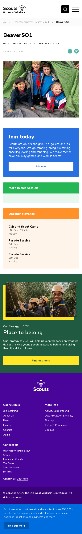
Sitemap (49, 420)
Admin (6, 434)
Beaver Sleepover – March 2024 (31, 22)
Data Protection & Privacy (59, 415)
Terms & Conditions (56, 425)
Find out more (41, 360)
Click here (22, 478)
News (6, 420)
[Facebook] (70, 51)
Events (7, 425)
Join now (41, 166)
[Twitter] (76, 51)
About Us (8, 415)
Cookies (49, 430)
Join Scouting (10, 411)
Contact (7, 430)
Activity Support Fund (57, 411)
